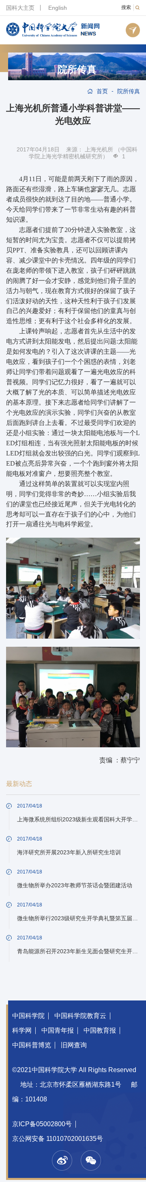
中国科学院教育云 (80, 1015)
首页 (102, 91)
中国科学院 (28, 1015)
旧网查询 (74, 1045)
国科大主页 (20, 7)
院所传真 (77, 69)
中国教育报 (100, 1030)
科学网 (22, 1030)
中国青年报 (57, 1030)
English (57, 7)
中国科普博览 (31, 1045)
